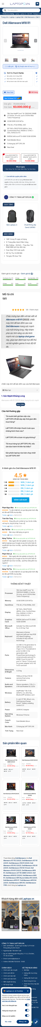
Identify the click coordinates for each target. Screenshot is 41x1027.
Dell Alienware (29, 17)
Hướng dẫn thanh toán (30, 978)
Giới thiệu (26, 970)
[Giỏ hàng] (37, 4)
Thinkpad (36, 14)
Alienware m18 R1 (14, 319)
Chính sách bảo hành (9, 979)
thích (11, 515)
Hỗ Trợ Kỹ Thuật (8, 984)
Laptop (17, 14)
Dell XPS (29, 14)
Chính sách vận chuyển (10, 970)
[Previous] (2, 917)
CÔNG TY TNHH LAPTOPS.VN (20, 197)
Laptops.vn (28, 898)
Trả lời (4, 515)
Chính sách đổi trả (8, 973)
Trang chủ (4, 17)
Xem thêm (20, 404)
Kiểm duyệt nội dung (9, 982)
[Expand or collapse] (37, 390)
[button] (35, 40)
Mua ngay (20, 167)
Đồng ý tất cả (22, 1022)
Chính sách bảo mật (9, 976)
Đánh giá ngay (20, 500)
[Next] (39, 917)
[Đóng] (27, 991)
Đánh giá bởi (26, 273)
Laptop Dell (19, 17)
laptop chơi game (26, 336)
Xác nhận (8, 1021)
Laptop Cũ (23, 14)
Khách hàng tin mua (30, 981)
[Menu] (3, 4)
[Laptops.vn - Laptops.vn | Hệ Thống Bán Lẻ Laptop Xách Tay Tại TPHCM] (20, 4)
